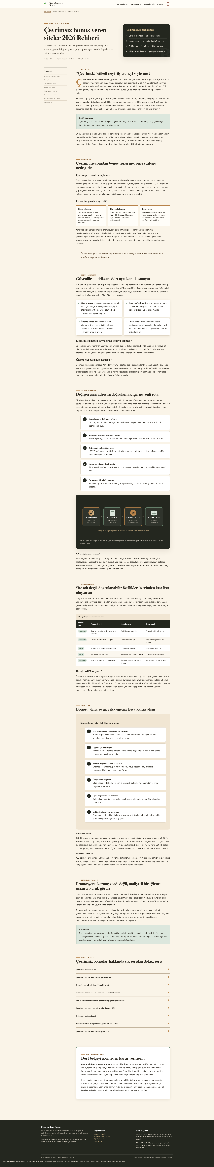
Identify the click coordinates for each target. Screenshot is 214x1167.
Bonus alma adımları (50, 95)
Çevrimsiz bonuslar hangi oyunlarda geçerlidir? (96, 1008)
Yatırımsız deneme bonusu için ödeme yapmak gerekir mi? (100, 1000)
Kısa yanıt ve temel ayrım (52, 76)
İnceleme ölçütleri (100, 1134)
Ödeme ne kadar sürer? (86, 1016)
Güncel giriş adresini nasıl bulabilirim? (92, 985)
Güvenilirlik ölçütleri (50, 84)
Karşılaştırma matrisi (50, 91)
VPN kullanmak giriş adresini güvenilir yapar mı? (97, 1023)
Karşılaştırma (136, 4)
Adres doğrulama (49, 87)
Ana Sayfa (47, 11)
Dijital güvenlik (99, 1139)
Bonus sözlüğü (122, 4)
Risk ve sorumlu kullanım (52, 98)
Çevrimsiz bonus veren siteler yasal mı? (92, 1031)
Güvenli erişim (149, 4)
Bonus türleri (48, 80)
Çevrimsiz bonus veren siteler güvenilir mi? (94, 977)
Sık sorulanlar (48, 102)
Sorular (160, 4)
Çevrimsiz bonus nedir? (86, 969)
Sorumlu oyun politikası (102, 1136)
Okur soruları (98, 1141)
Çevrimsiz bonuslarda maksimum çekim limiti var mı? (98, 992)
